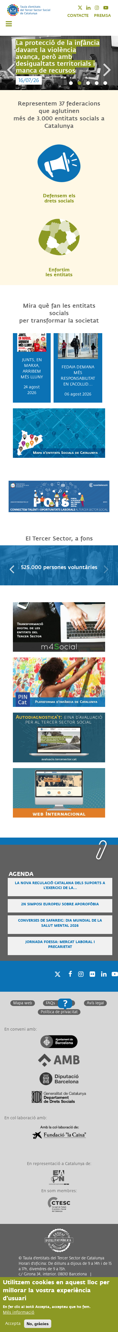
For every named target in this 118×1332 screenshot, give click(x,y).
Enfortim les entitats (59, 272)
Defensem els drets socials (59, 198)
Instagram (100, 7)
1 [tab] (71, 83)
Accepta (13, 1323)
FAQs (50, 1003)
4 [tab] (96, 83)
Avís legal (95, 1003)
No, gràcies (38, 1323)
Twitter (83, 7)
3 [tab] (88, 83)
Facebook (68, 981)
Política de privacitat (59, 1012)
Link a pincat (25, 660)
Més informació (18, 1312)
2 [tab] (79, 83)
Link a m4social (28, 605)
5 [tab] (105, 83)
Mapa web (22, 1003)
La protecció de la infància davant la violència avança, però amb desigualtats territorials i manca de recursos (58, 56)
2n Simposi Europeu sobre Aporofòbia (60, 904)
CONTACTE (77, 15)
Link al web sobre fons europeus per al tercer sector (57, 774)
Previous (11, 63)
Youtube (109, 7)
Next (107, 63)
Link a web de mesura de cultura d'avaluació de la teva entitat (59, 718)
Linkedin (92, 7)
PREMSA (102, 15)
